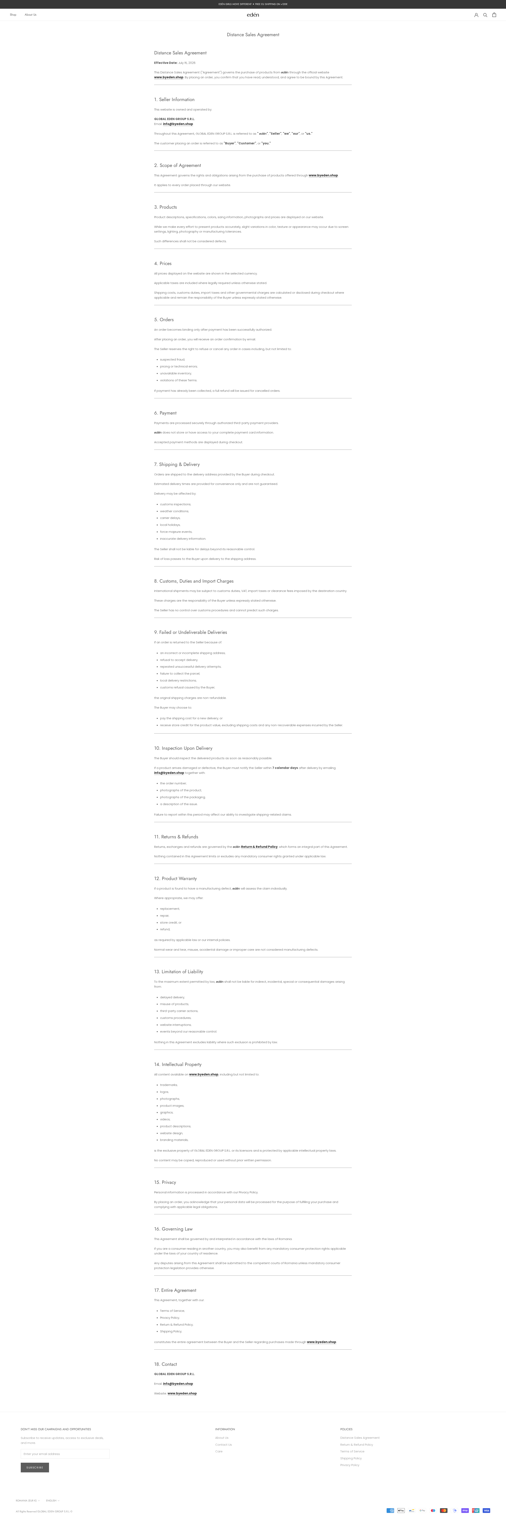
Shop (13, 14)
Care (219, 1451)
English (51, 1500)
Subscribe (34, 1467)
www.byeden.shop (168, 77)
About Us (30, 14)
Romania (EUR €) (26, 1500)
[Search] (485, 15)
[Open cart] (494, 14)
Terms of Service (352, 1451)
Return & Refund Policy (356, 1445)
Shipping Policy (351, 1458)
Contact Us (223, 1445)
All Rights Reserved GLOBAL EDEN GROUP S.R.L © (44, 1511)
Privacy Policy (349, 1465)
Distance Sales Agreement (360, 1438)
